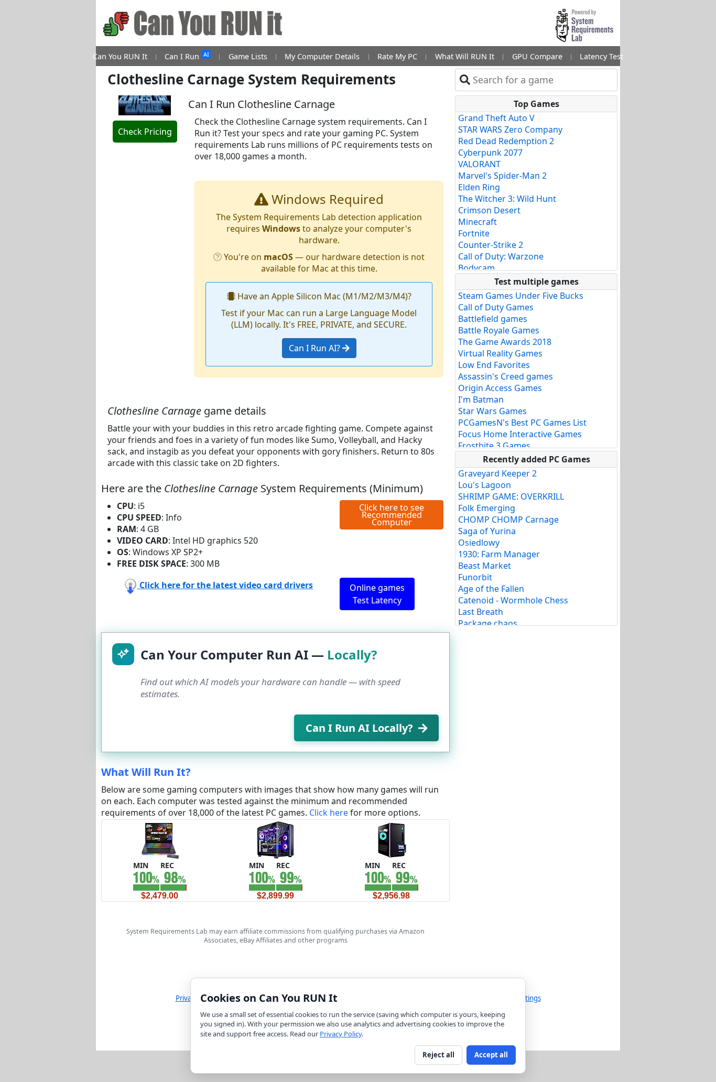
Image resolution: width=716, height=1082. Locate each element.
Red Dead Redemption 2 (506, 141)
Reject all (438, 1054)
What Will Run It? (146, 772)
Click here (328, 812)
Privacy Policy (341, 1033)
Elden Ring (479, 187)
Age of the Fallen (491, 588)
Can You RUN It (120, 56)
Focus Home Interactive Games (520, 434)
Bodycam (476, 268)
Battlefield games (492, 318)
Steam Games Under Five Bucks (520, 295)
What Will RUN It (464, 56)
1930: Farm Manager (499, 554)
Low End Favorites (494, 365)
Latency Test (601, 56)
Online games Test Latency (377, 594)
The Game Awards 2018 (504, 342)
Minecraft (477, 222)
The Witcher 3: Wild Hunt (507, 198)
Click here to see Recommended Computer (391, 515)
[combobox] (543, 79)
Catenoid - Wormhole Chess (513, 600)
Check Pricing (145, 131)
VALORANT (479, 164)
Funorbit (475, 577)
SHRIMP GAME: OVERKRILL (511, 496)
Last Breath (480, 612)
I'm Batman (481, 399)
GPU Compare (537, 56)
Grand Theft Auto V (496, 118)
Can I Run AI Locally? (359, 728)
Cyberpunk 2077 (490, 152)
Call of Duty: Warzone (501, 256)
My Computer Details (322, 56)
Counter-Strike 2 (490, 245)
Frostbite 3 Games (494, 445)
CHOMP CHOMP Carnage (508, 519)
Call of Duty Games (496, 307)
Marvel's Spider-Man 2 (502, 175)
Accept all (491, 1054)
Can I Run (187, 55)
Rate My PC (397, 56)
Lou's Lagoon (484, 485)
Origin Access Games (500, 388)
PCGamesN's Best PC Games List (522, 422)
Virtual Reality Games (500, 353)
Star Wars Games (492, 411)
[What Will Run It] (159, 839)
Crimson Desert (489, 210)
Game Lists (248, 56)
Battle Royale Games (498, 330)
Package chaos (487, 623)
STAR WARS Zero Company (510, 129)
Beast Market (484, 565)
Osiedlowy (479, 542)
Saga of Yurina (487, 531)
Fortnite (474, 233)
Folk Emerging (486, 508)
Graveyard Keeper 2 (497, 473)
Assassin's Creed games (505, 376)
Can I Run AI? (315, 348)
